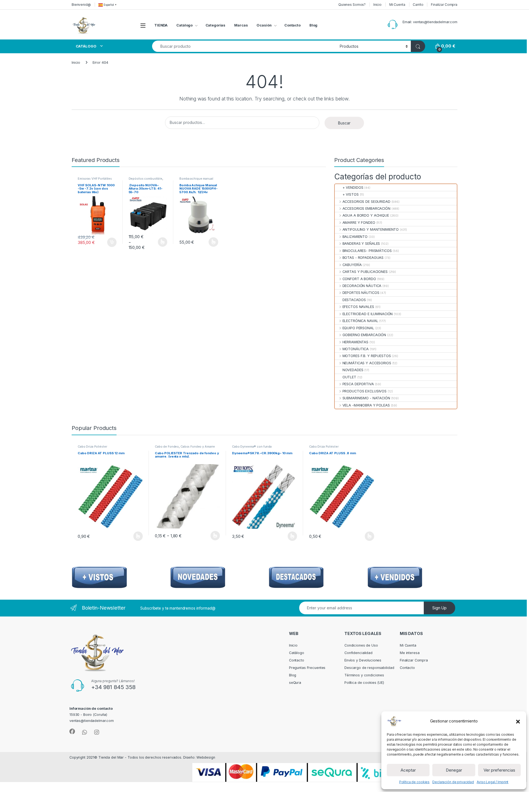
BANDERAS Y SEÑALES (361, 243)
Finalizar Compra (444, 4)
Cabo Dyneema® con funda (252, 446)
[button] (518, 721)
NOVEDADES (352, 370)
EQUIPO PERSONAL (358, 328)
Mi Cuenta (397, 4)
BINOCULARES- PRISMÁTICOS (367, 251)
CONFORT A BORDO (359, 279)
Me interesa (410, 653)
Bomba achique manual (196, 178)
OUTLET (349, 377)
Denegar (454, 770)
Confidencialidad (358, 653)
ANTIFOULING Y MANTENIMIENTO (370, 229)
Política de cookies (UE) (364, 683)
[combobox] (244, 46)
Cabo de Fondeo (167, 446)
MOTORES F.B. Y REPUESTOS (366, 356)
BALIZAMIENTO (355, 237)
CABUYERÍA (351, 265)
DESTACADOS (354, 300)
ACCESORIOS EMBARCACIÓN (366, 208)
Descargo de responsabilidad (369, 668)
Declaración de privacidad (453, 782)
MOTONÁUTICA (355, 349)
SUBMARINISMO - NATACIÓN (366, 398)
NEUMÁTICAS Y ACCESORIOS (366, 363)
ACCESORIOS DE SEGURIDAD (366, 202)
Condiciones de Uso (361, 645)
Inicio (377, 4)
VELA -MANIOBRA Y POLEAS (366, 405)
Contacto (292, 25)
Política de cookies (414, 782)
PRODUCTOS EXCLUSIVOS (364, 391)
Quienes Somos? (352, 4)
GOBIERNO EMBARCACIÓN (364, 335)
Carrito (418, 4)
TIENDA (161, 25)
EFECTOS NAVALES (358, 307)
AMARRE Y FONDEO (358, 222)
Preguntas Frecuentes (307, 668)
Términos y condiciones (364, 675)
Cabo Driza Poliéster (92, 446)
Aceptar (408, 770)
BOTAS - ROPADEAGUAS (363, 258)
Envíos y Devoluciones (362, 660)
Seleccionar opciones (157, 242)
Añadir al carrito (110, 242)
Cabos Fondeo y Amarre (197, 446)
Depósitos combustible (145, 178)
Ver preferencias (499, 770)
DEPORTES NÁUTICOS (360, 293)
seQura (295, 683)
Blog (313, 25)
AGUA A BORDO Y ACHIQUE (365, 215)
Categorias (216, 25)
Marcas (241, 25)
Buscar (344, 123)
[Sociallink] (72, 731)
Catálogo (184, 25)
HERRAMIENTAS (355, 342)
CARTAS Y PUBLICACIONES (364, 272)
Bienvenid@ (81, 4)
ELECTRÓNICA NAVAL (360, 321)
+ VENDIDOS (352, 187)
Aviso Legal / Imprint (492, 782)
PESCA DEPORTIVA (358, 384)
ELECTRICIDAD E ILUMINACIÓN (367, 314)
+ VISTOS (350, 194)
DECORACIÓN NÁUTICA (361, 286)
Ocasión (264, 25)
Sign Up (439, 607)
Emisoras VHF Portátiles (95, 178)
